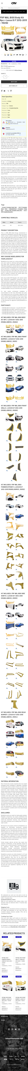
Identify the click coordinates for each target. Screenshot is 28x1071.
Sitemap (14, 1067)
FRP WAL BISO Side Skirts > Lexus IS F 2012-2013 (13, 312)
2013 (22, 225)
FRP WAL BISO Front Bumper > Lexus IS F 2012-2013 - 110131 (20, 999)
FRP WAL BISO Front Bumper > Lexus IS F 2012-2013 (14, 307)
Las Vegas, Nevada (10, 134)
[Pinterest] (11, 91)
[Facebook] (2, 91)
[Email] (4, 91)
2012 (19, 225)
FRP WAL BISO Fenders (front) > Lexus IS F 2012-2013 (14, 310)
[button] (18, 70)
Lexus (4, 225)
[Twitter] (8, 91)
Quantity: (3, 73)
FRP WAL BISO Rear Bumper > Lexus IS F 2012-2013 (14, 313)
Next (26, 54)
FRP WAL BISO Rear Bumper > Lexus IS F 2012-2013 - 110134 (7, 999)
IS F (11, 225)
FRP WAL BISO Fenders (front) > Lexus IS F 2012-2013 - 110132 (7, 960)
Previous (2, 54)
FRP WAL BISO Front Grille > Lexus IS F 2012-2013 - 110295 (20, 959)
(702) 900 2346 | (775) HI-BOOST (14, 1048)
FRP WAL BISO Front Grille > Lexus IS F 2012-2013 (13, 309)
